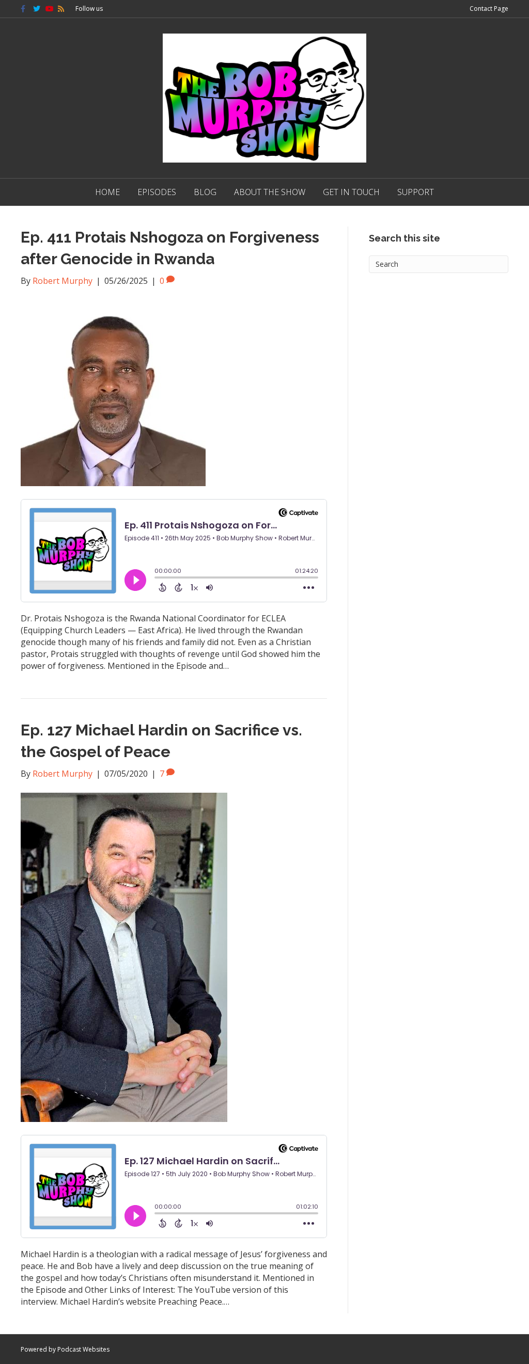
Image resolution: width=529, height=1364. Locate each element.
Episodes (156, 192)
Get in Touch (351, 192)
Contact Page (489, 8)
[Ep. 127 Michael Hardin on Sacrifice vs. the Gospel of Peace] (124, 956)
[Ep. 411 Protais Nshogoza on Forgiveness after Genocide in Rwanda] (113, 392)
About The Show (269, 192)
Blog (205, 192)
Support (415, 192)
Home (107, 192)
